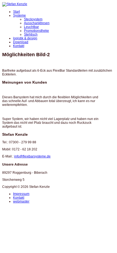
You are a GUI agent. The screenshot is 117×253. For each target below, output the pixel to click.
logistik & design (25, 38)
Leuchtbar (31, 27)
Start (16, 12)
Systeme (19, 15)
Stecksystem (33, 19)
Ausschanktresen (37, 23)
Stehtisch (31, 34)
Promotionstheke (36, 31)
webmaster (21, 201)
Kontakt (18, 46)
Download (20, 42)
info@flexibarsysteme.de (32, 156)
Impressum (21, 194)
